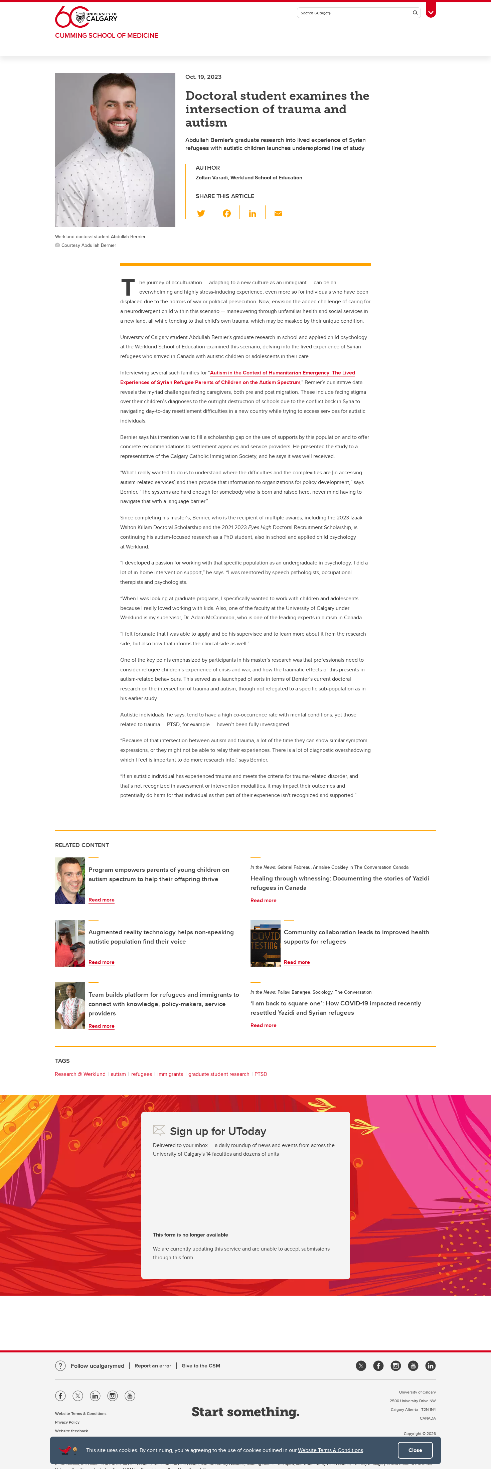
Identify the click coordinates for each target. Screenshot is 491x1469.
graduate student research (219, 1074)
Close (415, 1450)
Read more (102, 900)
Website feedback (71, 1431)
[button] (205, 212)
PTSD (261, 1074)
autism (118, 1074)
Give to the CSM (201, 1365)
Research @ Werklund (80, 1074)
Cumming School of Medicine (106, 35)
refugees (141, 1074)
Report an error (153, 1365)
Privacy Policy (67, 1422)
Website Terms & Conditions (330, 1450)
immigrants (170, 1074)
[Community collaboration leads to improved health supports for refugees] (266, 943)
